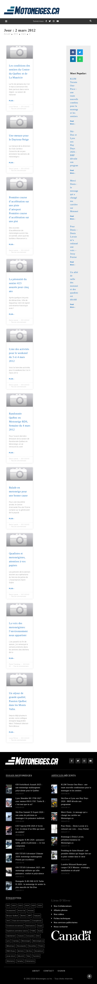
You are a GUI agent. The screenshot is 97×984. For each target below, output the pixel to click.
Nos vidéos (59, 914)
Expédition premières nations (17, 931)
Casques (37, 916)
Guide (40, 931)
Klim (38, 936)
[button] (73, 52)
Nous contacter (61, 927)
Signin (61, 971)
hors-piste (30, 936)
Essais (40, 926)
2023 (20, 906)
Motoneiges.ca (38, 941)
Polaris (41, 946)
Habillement (11, 936)
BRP (29, 916)
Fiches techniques (62, 918)
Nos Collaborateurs (62, 906)
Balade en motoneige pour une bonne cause (18, 491)
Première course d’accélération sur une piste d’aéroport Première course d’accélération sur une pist (19, 209)
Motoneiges (26, 941)
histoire (21, 936)
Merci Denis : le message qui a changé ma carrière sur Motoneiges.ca (74, 815)
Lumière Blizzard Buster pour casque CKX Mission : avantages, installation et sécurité (75, 867)
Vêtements (10, 961)
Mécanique (11, 946)
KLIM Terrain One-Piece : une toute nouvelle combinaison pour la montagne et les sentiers (76, 787)
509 (8, 906)
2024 (27, 906)
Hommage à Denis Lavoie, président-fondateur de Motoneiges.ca (72, 840)
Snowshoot (39, 951)
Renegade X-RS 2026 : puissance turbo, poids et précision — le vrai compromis (30, 843)
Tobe (28, 956)
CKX (8, 921)
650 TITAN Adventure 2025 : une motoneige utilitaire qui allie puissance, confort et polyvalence (30, 870)
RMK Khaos (11, 951)
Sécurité (21, 956)
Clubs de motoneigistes (21, 921)
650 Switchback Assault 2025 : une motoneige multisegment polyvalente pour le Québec (29, 787)
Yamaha (20, 961)
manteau (16, 941)
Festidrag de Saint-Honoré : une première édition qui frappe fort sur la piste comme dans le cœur (76, 853)
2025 (33, 906)
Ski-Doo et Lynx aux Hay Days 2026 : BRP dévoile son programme (74, 801)
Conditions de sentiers (15, 926)
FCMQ (33, 931)
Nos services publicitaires (65, 922)
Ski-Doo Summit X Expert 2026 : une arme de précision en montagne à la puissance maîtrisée (30, 815)
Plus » (11, 101)
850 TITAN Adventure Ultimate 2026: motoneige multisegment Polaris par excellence (29, 856)
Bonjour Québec (12, 916)
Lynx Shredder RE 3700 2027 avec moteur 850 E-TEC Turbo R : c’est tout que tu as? (30, 801)
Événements (30, 961)
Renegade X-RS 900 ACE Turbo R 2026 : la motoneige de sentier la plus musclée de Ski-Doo (30, 884)
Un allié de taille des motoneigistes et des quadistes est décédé (77, 286)
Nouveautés (21, 946)
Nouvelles (32, 946)
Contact (49, 971)
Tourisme (36, 956)
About (36, 971)
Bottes (23, 916)
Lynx (8, 941)
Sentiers (21, 951)
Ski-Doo (29, 951)
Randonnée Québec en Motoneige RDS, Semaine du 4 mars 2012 (19, 421)
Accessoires (11, 911)
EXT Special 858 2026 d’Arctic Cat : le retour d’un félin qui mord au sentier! (30, 829)
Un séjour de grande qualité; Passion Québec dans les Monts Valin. (18, 701)
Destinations (30, 926)
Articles (30, 911)
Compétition (37, 921)
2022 (14, 906)
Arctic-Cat (21, 911)
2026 (40, 906)
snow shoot (11, 956)
